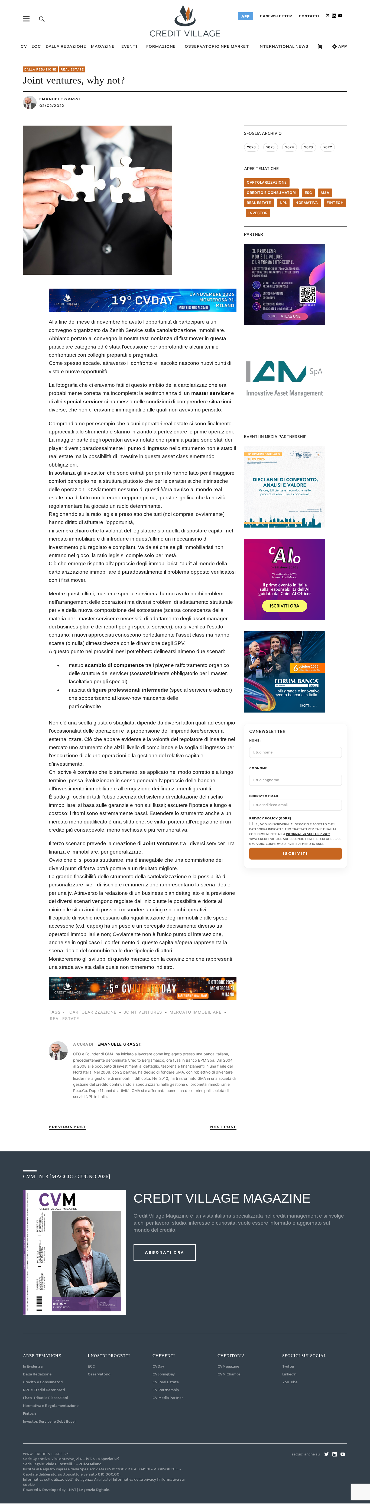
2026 (251, 147)
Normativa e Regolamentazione (51, 1406)
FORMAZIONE (161, 46)
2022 (327, 147)
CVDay (158, 1366)
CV (24, 46)
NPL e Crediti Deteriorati (44, 1390)
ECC (36, 46)
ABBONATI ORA (164, 1252)
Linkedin (289, 1374)
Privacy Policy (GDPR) (270, 818)
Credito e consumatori (271, 192)
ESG (308, 192)
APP (342, 46)
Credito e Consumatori (43, 1382)
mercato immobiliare (196, 1012)
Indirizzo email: (264, 796)
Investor (257, 213)
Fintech (335, 202)
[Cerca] (42, 19)
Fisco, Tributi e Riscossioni (45, 1398)
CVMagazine (228, 1366)
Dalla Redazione (66, 46)
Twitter (288, 1366)
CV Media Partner (167, 1398)
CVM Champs (229, 1374)
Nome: (255, 740)
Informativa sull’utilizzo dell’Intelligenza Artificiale (67, 1479)
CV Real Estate (165, 1382)
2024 (289, 147)
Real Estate (72, 69)
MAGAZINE (103, 46)
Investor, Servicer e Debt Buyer (49, 1421)
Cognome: (258, 768)
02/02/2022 (51, 105)
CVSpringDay (163, 1374)
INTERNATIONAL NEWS (283, 46)
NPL (283, 202)
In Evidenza (33, 1366)
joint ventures (143, 1012)
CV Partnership (165, 1390)
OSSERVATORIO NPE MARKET (217, 46)
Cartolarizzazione (267, 182)
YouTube (289, 1382)
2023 (308, 147)
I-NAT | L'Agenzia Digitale (87, 1490)
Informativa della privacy (134, 1479)
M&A (325, 192)
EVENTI (129, 46)
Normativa (307, 202)
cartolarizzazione (92, 1012)
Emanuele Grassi (59, 99)
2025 (270, 147)
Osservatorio (99, 1374)
